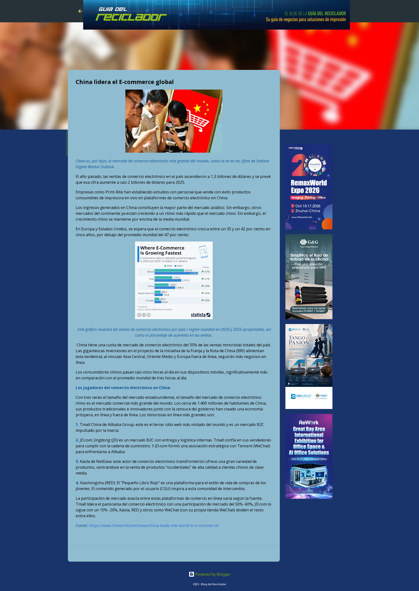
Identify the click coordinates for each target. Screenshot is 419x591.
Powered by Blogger (212, 574)
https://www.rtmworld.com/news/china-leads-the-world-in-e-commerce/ (154, 525)
